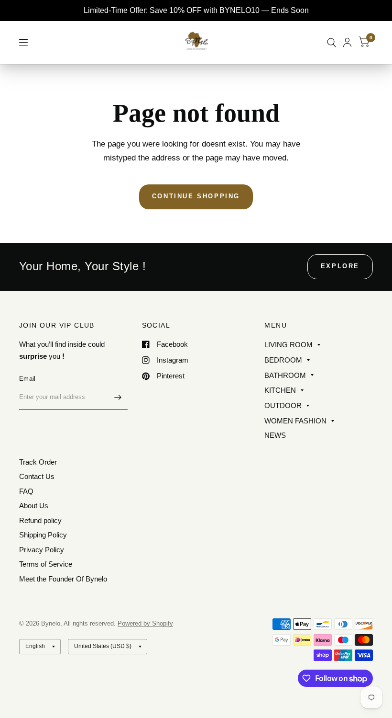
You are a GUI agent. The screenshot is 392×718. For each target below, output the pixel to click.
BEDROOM (283, 360)
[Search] (331, 42)
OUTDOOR (283, 405)
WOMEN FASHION (295, 421)
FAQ (26, 491)
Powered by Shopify (145, 623)
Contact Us (36, 476)
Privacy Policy (41, 550)
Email (27, 378)
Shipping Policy (43, 535)
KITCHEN (280, 390)
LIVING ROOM (288, 345)
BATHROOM (285, 375)
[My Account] (347, 42)
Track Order (38, 462)
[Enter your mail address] (118, 397)
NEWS (275, 435)
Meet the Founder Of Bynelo (63, 579)
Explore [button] (340, 266)
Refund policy (40, 520)
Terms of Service (45, 564)
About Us (33, 505)
